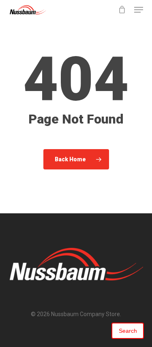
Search (128, 330)
